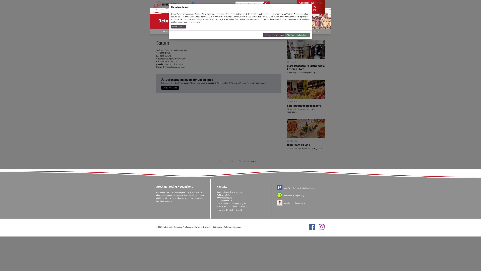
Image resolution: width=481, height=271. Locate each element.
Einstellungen (177, 26)
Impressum (195, 22)
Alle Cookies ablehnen (274, 35)
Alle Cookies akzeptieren (297, 35)
